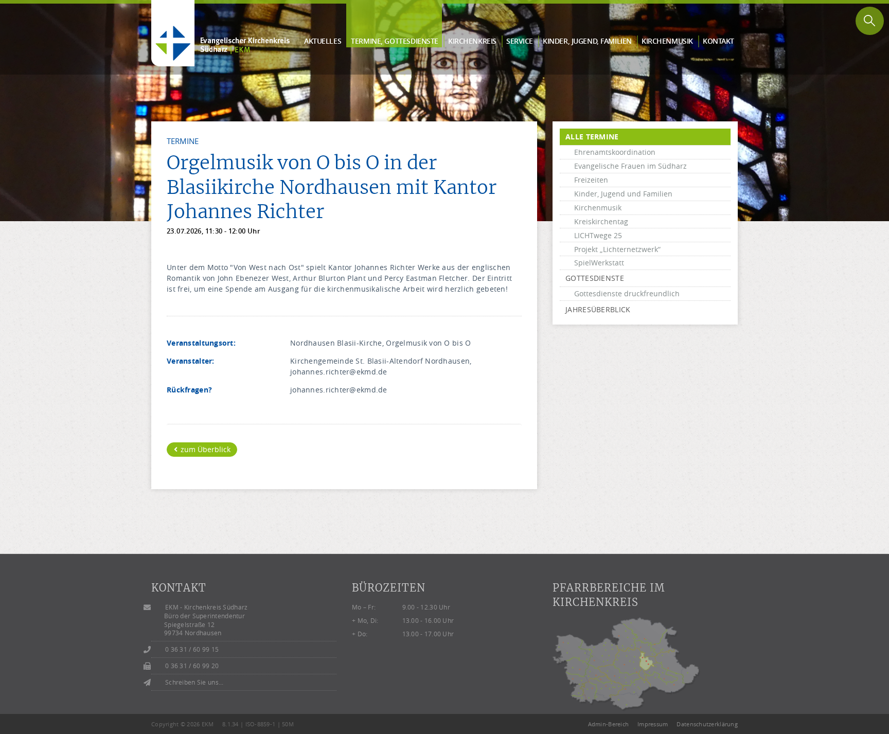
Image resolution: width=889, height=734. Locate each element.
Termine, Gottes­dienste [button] (394, 41)
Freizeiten (591, 180)
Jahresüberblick (597, 309)
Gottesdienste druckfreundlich (627, 293)
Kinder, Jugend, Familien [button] (587, 41)
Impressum (652, 724)
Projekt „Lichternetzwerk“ (617, 249)
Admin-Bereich (608, 724)
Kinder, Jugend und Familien (623, 194)
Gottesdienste (594, 278)
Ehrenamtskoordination (614, 152)
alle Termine (591, 136)
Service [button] (519, 41)
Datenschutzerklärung (707, 724)
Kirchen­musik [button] (667, 41)
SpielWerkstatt (599, 262)
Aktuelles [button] (322, 41)
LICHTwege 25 (598, 235)
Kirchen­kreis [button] (472, 41)
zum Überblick (204, 449)
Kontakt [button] (718, 41)
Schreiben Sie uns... (194, 682)
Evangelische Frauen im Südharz (630, 166)
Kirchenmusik (597, 207)
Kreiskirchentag (601, 221)
